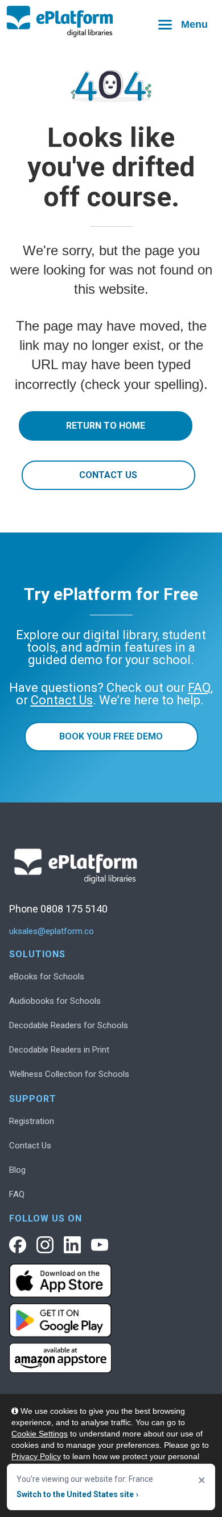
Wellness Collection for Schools (69, 1074)
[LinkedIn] (72, 1244)
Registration (31, 1121)
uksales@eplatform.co (51, 931)
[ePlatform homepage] (111, 22)
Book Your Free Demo (111, 736)
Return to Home (105, 425)
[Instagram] (45, 1244)
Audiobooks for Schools (55, 1000)
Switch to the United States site (77, 1494)
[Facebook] (17, 1244)
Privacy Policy (36, 1456)
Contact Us (108, 475)
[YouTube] (99, 1244)
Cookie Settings (39, 1433)
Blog (17, 1169)
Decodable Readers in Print (59, 1049)
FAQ (16, 1194)
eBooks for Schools (46, 976)
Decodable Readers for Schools (68, 1025)
